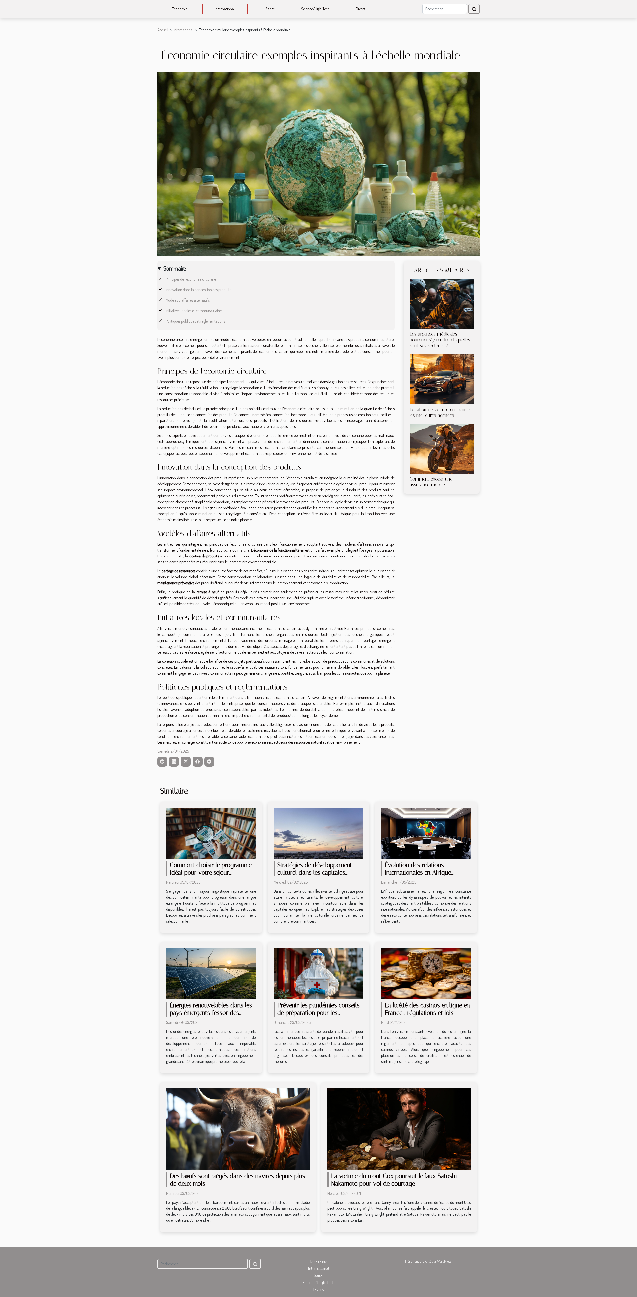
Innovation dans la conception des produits (198, 289)
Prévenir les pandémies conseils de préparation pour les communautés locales (318, 1013)
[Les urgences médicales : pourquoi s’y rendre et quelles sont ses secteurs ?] (442, 303)
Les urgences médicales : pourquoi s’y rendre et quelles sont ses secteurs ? (440, 339)
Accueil (162, 29)
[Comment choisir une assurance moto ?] (442, 448)
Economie (179, 8)
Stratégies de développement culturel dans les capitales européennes (314, 872)
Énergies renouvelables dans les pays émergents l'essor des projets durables (211, 1013)
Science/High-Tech (315, 8)
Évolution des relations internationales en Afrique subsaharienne (418, 872)
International (225, 8)
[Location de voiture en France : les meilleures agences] (442, 378)
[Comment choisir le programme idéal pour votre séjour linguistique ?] (211, 832)
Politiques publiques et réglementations (195, 321)
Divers (360, 8)
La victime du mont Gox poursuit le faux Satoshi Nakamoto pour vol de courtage (394, 1179)
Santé (270, 8)
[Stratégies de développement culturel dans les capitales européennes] (318, 832)
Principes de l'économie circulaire (191, 279)
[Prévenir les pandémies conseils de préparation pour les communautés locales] (318, 973)
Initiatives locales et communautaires (194, 310)
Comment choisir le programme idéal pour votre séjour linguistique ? (211, 872)
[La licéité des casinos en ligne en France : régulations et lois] (426, 973)
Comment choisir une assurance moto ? (431, 482)
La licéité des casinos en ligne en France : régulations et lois (427, 1009)
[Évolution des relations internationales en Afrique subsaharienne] (426, 832)
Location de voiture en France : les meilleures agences (441, 412)
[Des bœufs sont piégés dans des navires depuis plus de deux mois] (238, 1128)
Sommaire (174, 268)
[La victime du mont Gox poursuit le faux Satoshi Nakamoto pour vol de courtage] (399, 1128)
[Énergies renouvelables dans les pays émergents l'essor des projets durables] (211, 973)
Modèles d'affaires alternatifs (188, 300)
